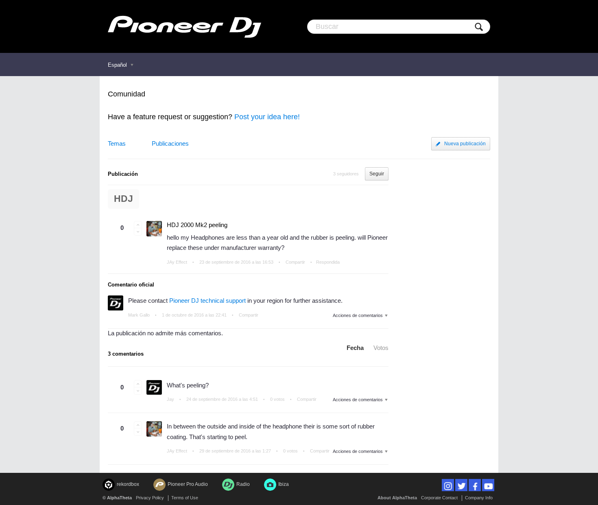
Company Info (479, 497)
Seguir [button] (376, 174)
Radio (243, 484)
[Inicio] (184, 26)
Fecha (355, 347)
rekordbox (128, 484)
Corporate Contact (439, 497)
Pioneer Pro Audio (188, 484)
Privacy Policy (150, 497)
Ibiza (283, 484)
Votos (380, 347)
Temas (117, 143)
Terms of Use (184, 497)
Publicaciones (170, 143)
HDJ (123, 199)
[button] (138, 224)
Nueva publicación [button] (465, 143)
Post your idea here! (267, 117)
